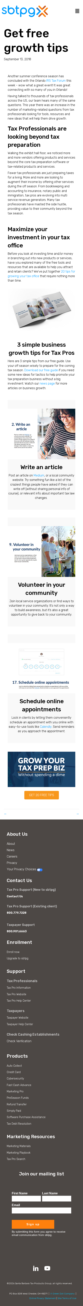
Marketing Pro (15, 1091)
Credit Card (14, 1072)
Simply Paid (14, 1110)
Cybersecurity (15, 1078)
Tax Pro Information (19, 987)
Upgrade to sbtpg (17, 958)
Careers (12, 856)
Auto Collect (14, 1065)
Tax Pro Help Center (19, 1000)
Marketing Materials (19, 1146)
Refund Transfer (17, 1104)
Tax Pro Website (16, 994)
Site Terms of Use (67, 1298)
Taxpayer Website (17, 1017)
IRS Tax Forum (56, 80)
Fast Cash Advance (19, 1085)
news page (47, 383)
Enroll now (13, 952)
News (10, 850)
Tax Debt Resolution (19, 1123)
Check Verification (19, 1041)
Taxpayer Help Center (20, 1024)
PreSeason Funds (18, 1098)
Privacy (12, 863)
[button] (41, 795)
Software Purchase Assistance (26, 1117)
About (11, 844)
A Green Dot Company (62, 1293)
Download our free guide (41, 370)
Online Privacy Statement (42, 1298)
